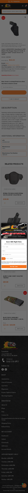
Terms (8, 263)
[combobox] (4, 258)
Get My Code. (14, 266)
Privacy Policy (4, 263)
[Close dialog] (24, 225)
